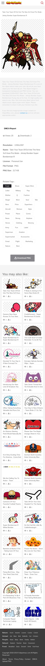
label (26, 227)
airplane (29, 218)
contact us (23, 113)
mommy (31, 223)
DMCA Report (10, 129)
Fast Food (36, 646)
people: (5, 639)
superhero (28, 204)
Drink (29, 646)
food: (4, 646)
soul (27, 200)
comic (28, 214)
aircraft (7, 209)
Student (12, 643)
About (4, 659)
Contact (27, 659)
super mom (29, 186)
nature (7, 246)
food (7, 186)
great (7, 241)
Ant (11, 636)
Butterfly (24, 636)
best (18, 246)
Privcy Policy (18, 659)
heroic (7, 223)
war (36, 200)
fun (16, 227)
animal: (5, 636)
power (7, 214)
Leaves (23, 633)
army (7, 227)
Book (24, 643)
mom (18, 200)
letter (7, 190)
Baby (16, 639)
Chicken (35, 636)
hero (7, 204)
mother (7, 195)
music (17, 186)
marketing (29, 241)
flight (17, 241)
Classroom (31, 643)
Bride (21, 639)
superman (9, 232)
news (7, 218)
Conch (36, 633)
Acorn (11, 633)
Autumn (17, 633)
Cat (30, 636)
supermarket (10, 237)
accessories (25, 237)
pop (28, 190)
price (17, 204)
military (18, 190)
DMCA (34, 659)
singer (7, 200)
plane (18, 214)
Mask (11, 639)
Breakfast (12, 646)
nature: (5, 633)
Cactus (30, 633)
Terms (10, 659)
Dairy (18, 646)
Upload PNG (6, 661)
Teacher (19, 643)
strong (17, 218)
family (27, 639)
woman (19, 209)
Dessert (23, 646)
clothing (19, 223)
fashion (27, 195)
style (30, 209)
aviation (22, 232)
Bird (19, 636)
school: (5, 643)
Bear (15, 636)
